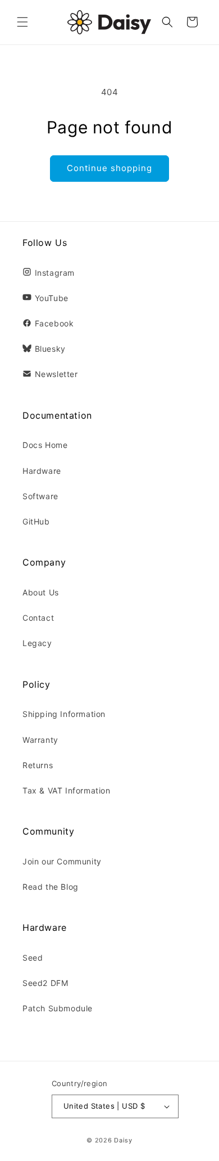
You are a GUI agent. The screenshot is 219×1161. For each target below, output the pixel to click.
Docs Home (44, 445)
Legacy (37, 643)
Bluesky (50, 348)
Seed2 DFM (45, 983)
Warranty (40, 740)
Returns (37, 765)
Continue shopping (109, 168)
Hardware (41, 471)
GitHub (36, 521)
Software (40, 496)
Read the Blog (50, 886)
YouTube (52, 298)
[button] (22, 22)
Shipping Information (64, 714)
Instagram (55, 272)
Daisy (123, 1140)
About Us (40, 592)
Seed (32, 957)
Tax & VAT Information (66, 790)
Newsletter (56, 374)
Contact (38, 617)
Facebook (54, 323)
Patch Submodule (57, 1008)
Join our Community (62, 861)
